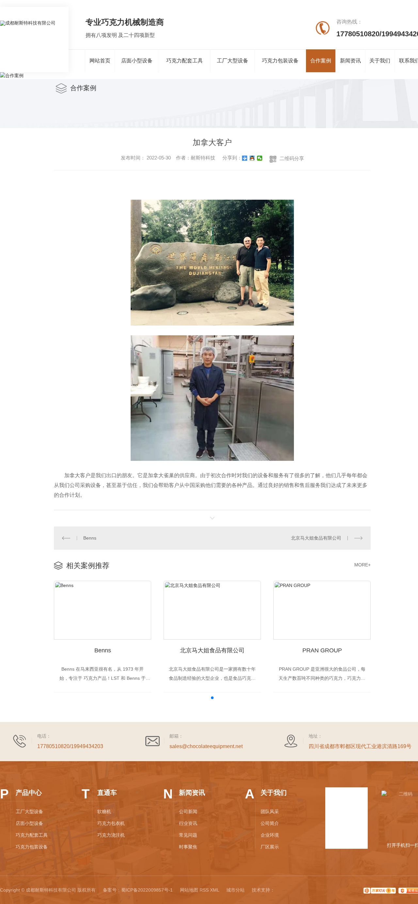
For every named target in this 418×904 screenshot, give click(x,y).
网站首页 (99, 60)
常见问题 (188, 835)
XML (214, 890)
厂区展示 (270, 846)
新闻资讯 (350, 60)
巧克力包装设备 (280, 60)
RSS (204, 890)
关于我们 (379, 60)
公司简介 (270, 823)
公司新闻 (188, 811)
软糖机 (104, 811)
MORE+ (362, 564)
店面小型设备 (137, 60)
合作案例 (320, 60)
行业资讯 (188, 823)
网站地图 (189, 890)
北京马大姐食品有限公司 (316, 538)
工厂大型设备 (232, 60)
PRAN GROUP (322, 650)
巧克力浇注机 (111, 835)
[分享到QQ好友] (252, 158)
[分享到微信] (260, 158)
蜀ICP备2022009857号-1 (147, 890)
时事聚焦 (188, 846)
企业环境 (270, 835)
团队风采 (270, 811)
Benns (89, 538)
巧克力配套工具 (184, 60)
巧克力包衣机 (111, 823)
